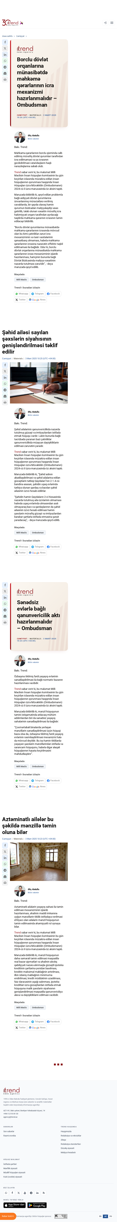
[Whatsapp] (6, 1193)
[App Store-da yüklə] (14, 1205)
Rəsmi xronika (9, 1136)
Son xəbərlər (8, 1131)
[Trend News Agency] (11, 1091)
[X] (18, 1193)
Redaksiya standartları (71, 1144)
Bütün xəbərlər (33, 139)
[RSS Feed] (43, 1193)
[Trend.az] (12, 23)
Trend (17, 172)
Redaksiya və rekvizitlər (71, 1136)
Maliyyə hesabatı (68, 1152)
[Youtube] (24, 1193)
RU (111, 1216)
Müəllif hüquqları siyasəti (14, 1172)
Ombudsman (38, 279)
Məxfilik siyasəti (10, 1168)
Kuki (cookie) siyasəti (12, 1177)
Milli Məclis (21, 279)
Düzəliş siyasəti (67, 1148)
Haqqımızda (66, 1131)
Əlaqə (63, 1140)
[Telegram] (31, 1193)
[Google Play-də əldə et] (37, 1205)
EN (100, 1216)
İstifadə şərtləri (10, 1164)
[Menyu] (112, 23)
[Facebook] (12, 1193)
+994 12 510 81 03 (10, 1114)
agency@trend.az (10, 1117)
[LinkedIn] (37, 1193)
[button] (5, 42)
